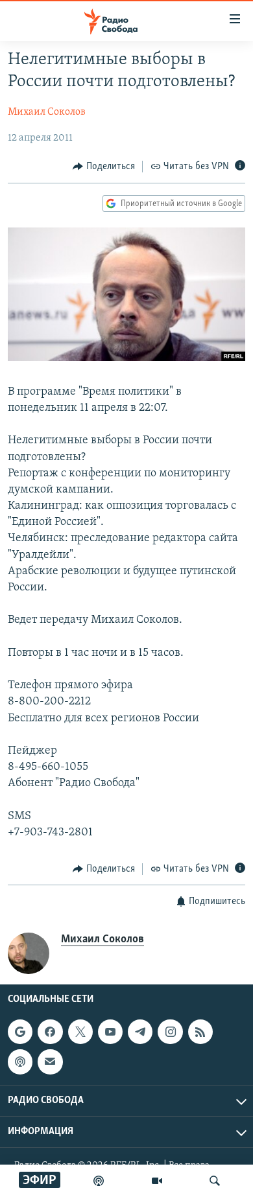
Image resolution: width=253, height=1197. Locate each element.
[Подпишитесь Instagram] (170, 1031)
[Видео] (157, 1181)
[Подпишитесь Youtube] (110, 1031)
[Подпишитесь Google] (20, 1031)
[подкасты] (98, 1181)
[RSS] (200, 1031)
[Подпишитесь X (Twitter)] (80, 1031)
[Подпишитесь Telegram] (140, 1031)
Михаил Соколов (47, 112)
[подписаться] (50, 1061)
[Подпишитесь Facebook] (50, 1031)
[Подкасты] (20, 1061)
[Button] (104, 166)
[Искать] (214, 1181)
